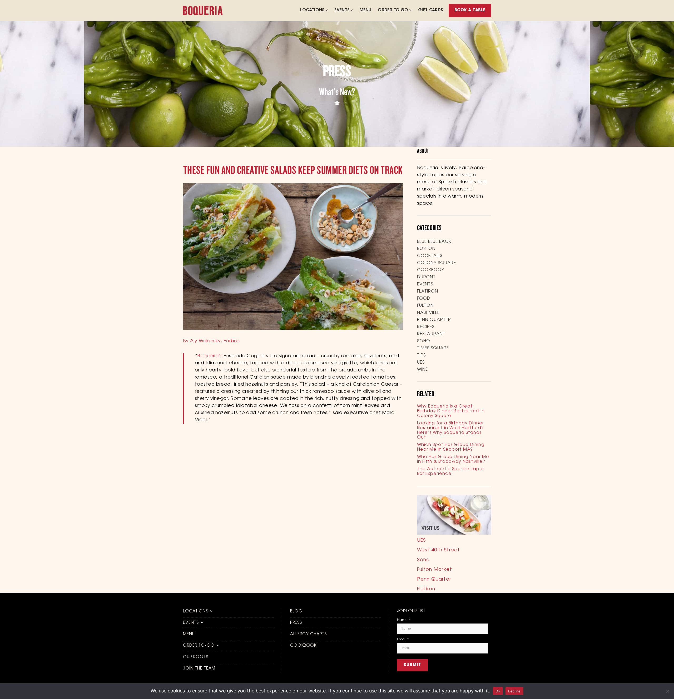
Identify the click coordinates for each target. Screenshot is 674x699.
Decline (514, 691)
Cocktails (429, 256)
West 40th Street (438, 550)
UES (421, 362)
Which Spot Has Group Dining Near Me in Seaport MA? (450, 447)
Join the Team (199, 669)
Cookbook (430, 270)
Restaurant (431, 334)
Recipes (425, 327)
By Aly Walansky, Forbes (211, 341)
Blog (296, 611)
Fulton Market (434, 569)
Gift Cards (430, 10)
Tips (421, 355)
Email (403, 639)
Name (403, 620)
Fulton (425, 306)
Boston (426, 249)
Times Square (433, 348)
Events (342, 10)
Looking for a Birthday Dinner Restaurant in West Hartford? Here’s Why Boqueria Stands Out (450, 430)
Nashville (428, 313)
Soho (423, 341)
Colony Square (436, 263)
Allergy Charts (308, 634)
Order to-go (393, 10)
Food (423, 298)
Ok (497, 691)
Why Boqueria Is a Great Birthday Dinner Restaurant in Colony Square (451, 411)
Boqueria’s (209, 356)
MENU (365, 10)
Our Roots (195, 657)
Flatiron (427, 291)
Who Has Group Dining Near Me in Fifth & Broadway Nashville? (453, 459)
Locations (312, 10)
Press (296, 623)
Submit (412, 665)
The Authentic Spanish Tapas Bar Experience (450, 471)
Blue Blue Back (434, 242)
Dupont (426, 277)
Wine (422, 370)
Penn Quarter (434, 320)
